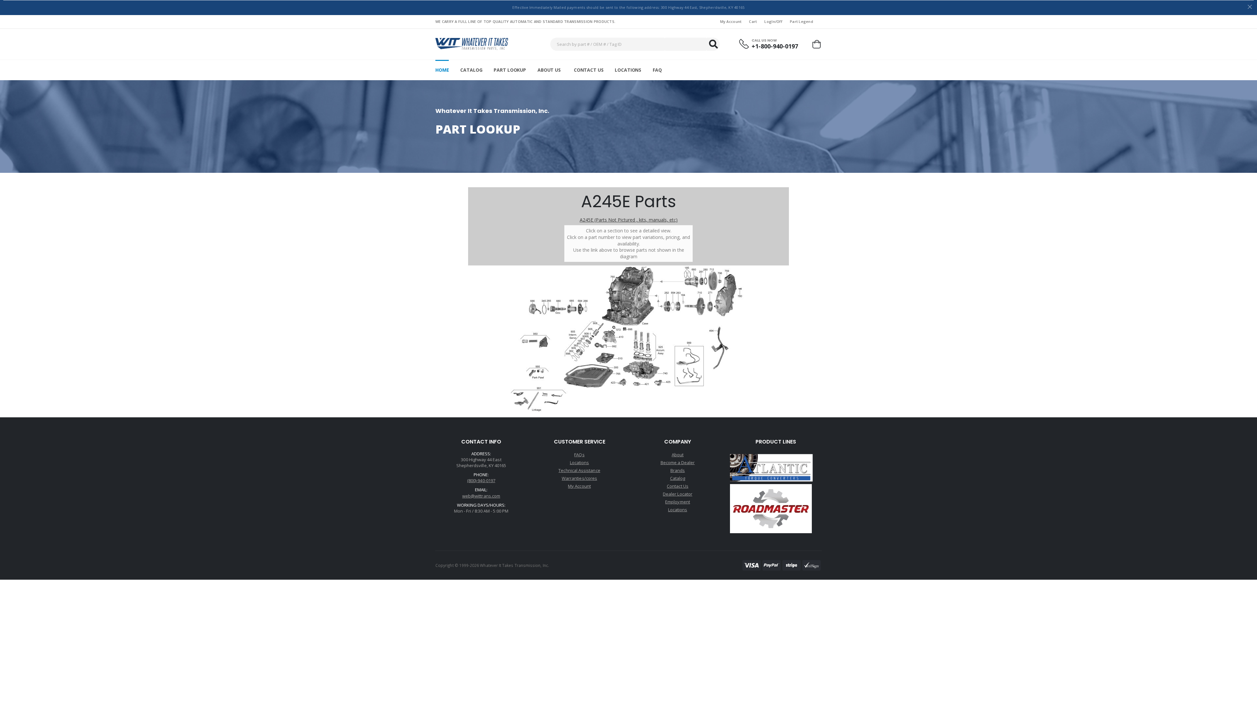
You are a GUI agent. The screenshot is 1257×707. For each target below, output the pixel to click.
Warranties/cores (579, 478)
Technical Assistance (579, 470)
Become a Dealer (678, 462)
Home (442, 70)
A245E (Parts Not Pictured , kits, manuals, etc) (629, 220)
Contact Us (589, 70)
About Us (549, 70)
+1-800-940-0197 (775, 46)
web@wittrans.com (481, 496)
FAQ (657, 70)
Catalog (471, 70)
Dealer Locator (677, 494)
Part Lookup (510, 70)
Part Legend (801, 21)
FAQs (579, 455)
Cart (753, 21)
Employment (677, 502)
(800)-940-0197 (481, 480)
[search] (713, 44)
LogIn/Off (773, 21)
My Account (731, 21)
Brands (677, 470)
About (677, 455)
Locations (628, 70)
